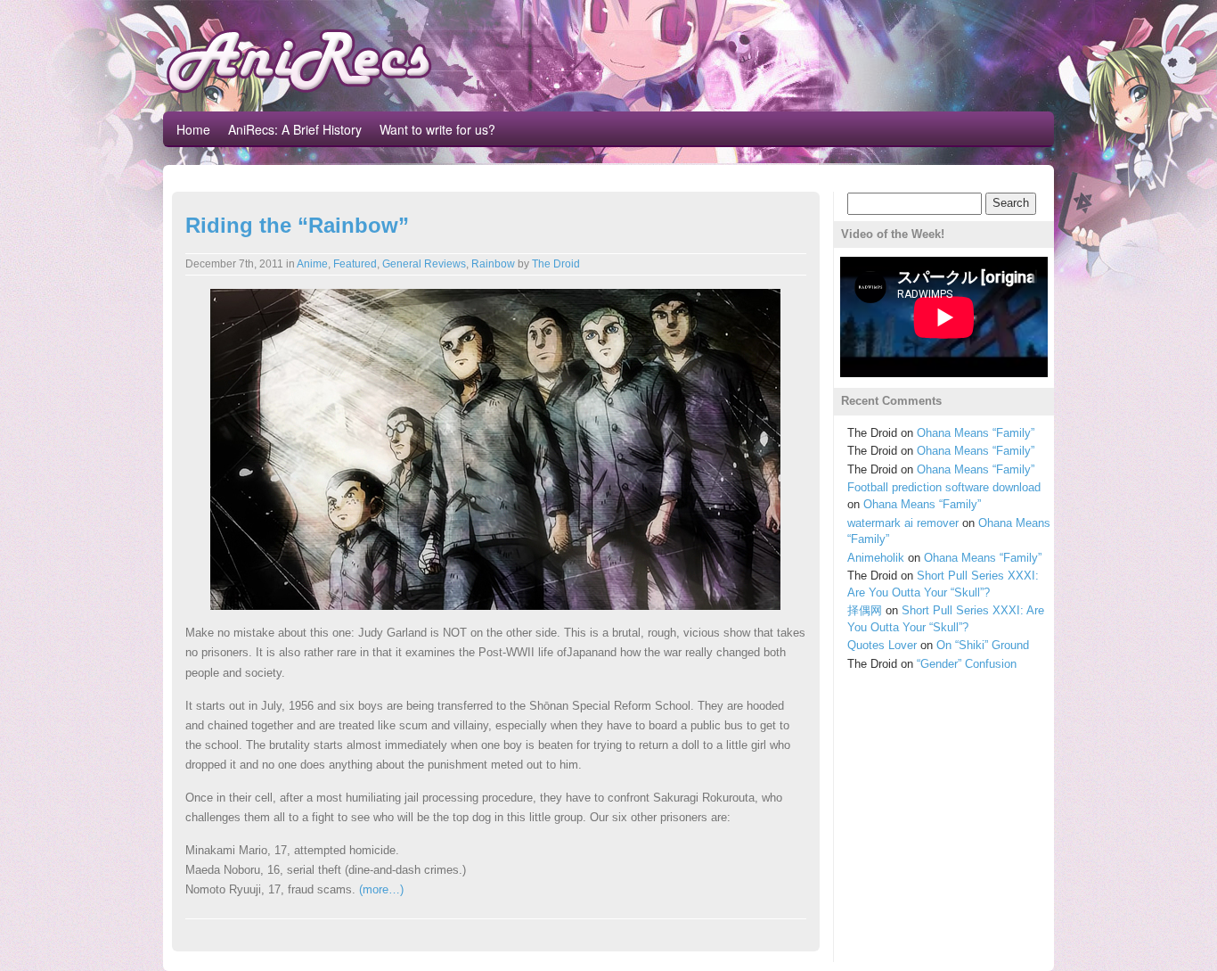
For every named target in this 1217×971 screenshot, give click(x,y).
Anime (312, 264)
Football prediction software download (944, 487)
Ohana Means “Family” (975, 433)
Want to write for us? (437, 129)
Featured (355, 264)
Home (193, 129)
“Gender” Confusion (967, 664)
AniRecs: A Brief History (295, 129)
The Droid (556, 264)
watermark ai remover (903, 523)
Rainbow (493, 264)
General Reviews (424, 264)
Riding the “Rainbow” (297, 225)
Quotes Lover (882, 645)
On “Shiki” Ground (982, 645)
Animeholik (875, 557)
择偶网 (864, 610)
